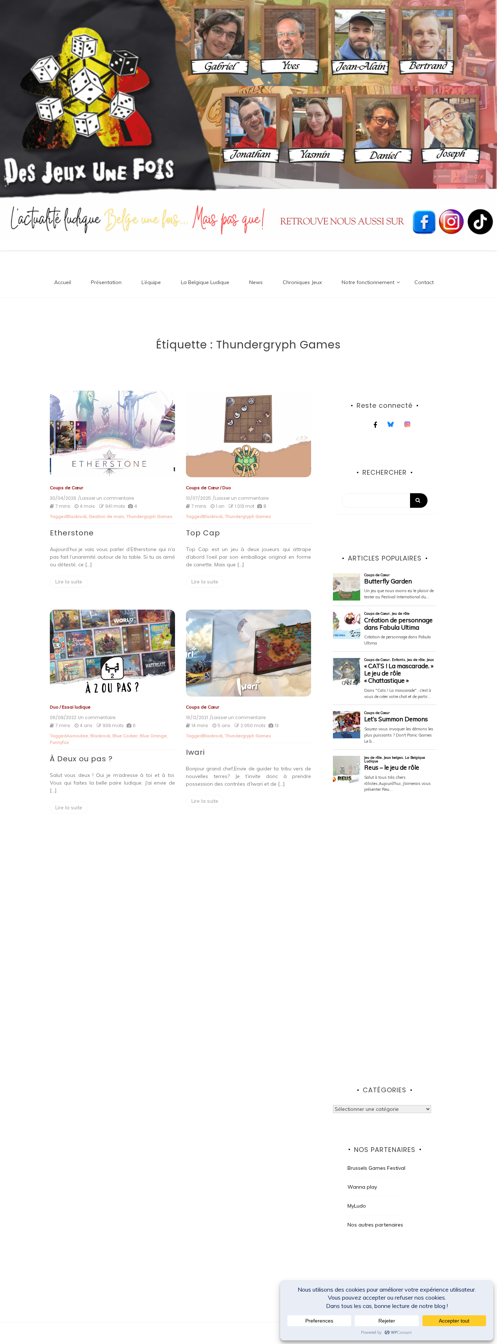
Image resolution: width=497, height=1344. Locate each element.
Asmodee (77, 735)
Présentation (106, 282)
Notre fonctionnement (368, 282)
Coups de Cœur (66, 487)
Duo (226, 487)
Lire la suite (68, 581)
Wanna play (362, 1187)
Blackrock (77, 516)
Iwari (195, 752)
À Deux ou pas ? (81, 759)
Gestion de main (106, 516)
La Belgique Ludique (205, 282)
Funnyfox (59, 742)
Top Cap (203, 533)
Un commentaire (96, 717)
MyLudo (356, 1206)
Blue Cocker (125, 735)
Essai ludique (76, 707)
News (256, 282)
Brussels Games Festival (376, 1168)
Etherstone (72, 533)
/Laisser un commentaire (106, 498)
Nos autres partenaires (375, 1224)
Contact (424, 282)
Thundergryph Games (149, 516)
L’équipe (151, 282)
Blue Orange (153, 735)
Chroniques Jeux (302, 282)
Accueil (62, 282)
